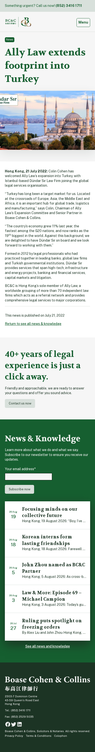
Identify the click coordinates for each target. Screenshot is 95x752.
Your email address (20, 469)
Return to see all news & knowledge (33, 324)
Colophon (60, 735)
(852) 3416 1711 (69, 6)
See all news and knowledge (47, 646)
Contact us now (20, 403)
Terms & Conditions (38, 735)
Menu (84, 22)
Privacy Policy (14, 735)
